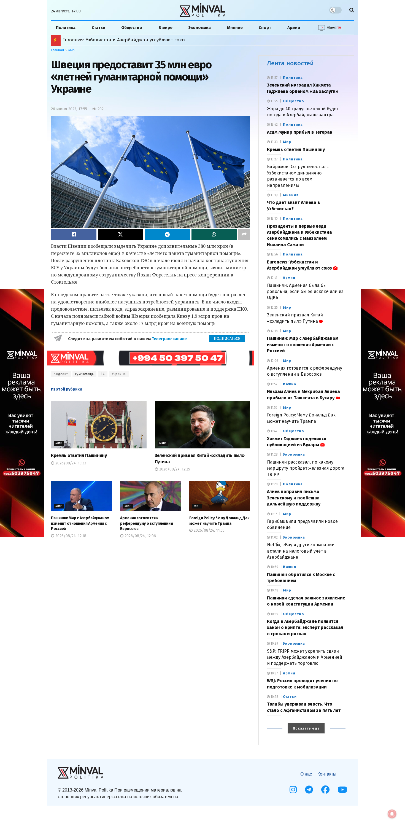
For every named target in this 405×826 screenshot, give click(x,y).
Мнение (235, 27)
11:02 (274, 537)
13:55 (274, 101)
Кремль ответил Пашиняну (79, 455)
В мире (165, 27)
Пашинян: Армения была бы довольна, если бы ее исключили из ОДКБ (305, 291)
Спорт (265, 27)
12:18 (274, 331)
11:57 (273, 384)
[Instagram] (293, 789)
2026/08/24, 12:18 (70, 536)
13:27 (273, 159)
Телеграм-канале (170, 338)
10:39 (274, 614)
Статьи (98, 27)
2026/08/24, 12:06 (139, 536)
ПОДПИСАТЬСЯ (227, 338)
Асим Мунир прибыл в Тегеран (300, 132)
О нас (306, 774)
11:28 (274, 454)
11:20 (274, 484)
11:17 (273, 514)
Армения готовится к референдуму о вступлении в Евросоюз (146, 523)
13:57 (273, 78)
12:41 (273, 278)
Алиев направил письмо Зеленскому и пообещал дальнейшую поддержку (293, 498)
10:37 (274, 673)
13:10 (274, 218)
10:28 (274, 697)
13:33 (274, 142)
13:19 (274, 195)
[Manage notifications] (392, 813)
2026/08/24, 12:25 (174, 469)
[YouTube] (342, 789)
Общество (131, 27)
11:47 (273, 431)
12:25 (274, 308)
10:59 (274, 567)
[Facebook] (325, 789)
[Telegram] (309, 789)
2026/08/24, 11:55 (209, 530)
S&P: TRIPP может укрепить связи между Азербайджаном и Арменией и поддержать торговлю (304, 657)
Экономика (199, 27)
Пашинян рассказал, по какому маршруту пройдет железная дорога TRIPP (305, 468)
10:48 (274, 590)
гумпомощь (84, 374)
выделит (61, 374)
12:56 (274, 254)
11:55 (273, 408)
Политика (65, 27)
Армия (293, 27)
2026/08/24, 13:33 (70, 463)
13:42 (274, 125)
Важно (289, 384)
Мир (71, 50)
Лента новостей (290, 63)
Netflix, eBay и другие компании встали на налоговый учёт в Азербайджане (300, 551)
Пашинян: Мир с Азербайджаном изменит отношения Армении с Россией (147, 40)
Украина (119, 374)
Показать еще (306, 728)
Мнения (291, 195)
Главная (57, 50)
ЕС (103, 374)
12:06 (274, 361)
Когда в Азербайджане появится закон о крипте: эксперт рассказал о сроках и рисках (305, 627)
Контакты (326, 774)
